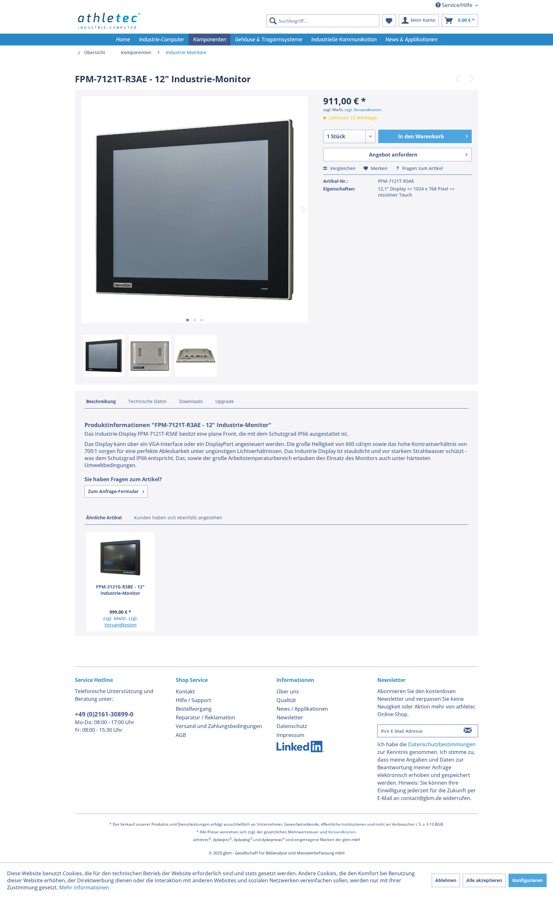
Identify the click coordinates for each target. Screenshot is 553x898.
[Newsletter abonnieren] (468, 731)
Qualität (286, 700)
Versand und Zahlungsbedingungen (219, 726)
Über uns (287, 691)
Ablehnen (445, 880)
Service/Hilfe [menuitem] (457, 5)
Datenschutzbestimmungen (442, 744)
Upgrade (224, 401)
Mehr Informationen (84, 887)
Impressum (290, 735)
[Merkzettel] (389, 20)
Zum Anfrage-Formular (114, 491)
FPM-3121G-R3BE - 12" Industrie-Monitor (120, 590)
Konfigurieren (527, 880)
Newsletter (289, 717)
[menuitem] (322, 20)
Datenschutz (291, 726)
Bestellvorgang (194, 708)
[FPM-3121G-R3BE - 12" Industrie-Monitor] (120, 558)
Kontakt (185, 691)
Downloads (191, 401)
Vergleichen (342, 168)
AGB (181, 735)
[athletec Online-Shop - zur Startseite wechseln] (109, 21)
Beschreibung (101, 401)
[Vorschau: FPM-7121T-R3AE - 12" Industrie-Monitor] (103, 355)
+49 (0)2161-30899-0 (104, 714)
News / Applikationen (302, 708)
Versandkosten (120, 625)
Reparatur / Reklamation (205, 717)
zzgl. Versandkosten (363, 109)
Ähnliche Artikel (104, 517)
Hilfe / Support (193, 700)
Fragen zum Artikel (422, 168)
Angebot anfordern (393, 154)
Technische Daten (147, 401)
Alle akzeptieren (484, 880)
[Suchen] (273, 20)
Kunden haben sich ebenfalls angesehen (178, 517)
